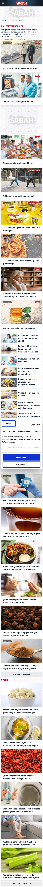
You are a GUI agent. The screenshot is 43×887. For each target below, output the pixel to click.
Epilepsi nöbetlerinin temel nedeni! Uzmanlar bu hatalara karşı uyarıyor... (28, 349)
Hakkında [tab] (37, 431)
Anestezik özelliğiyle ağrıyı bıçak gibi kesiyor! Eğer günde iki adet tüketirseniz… (20, 634)
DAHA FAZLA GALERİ (21, 884)
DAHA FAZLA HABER (22, 674)
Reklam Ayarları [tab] (24, 431)
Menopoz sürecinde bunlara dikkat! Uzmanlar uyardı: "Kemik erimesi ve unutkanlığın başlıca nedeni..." (19, 295)
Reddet (9, 423)
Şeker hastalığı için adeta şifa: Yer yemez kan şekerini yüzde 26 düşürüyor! (18, 777)
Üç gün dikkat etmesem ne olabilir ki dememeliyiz (29, 371)
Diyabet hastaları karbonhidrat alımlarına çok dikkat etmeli (29, 405)
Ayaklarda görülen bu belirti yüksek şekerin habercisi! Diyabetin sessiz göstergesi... (19, 843)
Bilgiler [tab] (12, 431)
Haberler (4, 21)
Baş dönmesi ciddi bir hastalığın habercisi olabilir (28, 338)
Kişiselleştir (20, 464)
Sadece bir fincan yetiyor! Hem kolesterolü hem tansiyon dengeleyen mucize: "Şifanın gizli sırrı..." (20, 744)
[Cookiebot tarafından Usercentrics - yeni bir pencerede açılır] (30, 425)
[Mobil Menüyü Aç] (3, 3)
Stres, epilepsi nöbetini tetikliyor (29, 360)
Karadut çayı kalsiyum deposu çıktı (19, 328)
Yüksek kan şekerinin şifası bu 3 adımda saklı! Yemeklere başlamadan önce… (21, 568)
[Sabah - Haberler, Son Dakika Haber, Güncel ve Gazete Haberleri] (21, 3)
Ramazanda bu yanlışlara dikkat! (18, 163)
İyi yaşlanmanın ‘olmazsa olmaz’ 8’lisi (20, 68)
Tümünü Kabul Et (21, 457)
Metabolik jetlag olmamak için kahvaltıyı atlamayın (21, 229)
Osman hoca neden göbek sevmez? (19, 101)
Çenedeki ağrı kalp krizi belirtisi (29, 394)
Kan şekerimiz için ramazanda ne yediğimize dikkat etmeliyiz (26, 382)
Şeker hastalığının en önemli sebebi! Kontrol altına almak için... (19, 601)
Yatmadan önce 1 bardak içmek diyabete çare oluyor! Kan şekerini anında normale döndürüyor (21, 810)
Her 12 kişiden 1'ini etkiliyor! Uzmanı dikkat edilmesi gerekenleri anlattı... (19, 501)
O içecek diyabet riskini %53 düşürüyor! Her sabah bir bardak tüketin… (21, 534)
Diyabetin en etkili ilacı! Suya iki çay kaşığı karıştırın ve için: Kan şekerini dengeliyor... (19, 667)
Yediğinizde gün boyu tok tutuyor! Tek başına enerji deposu (29, 416)
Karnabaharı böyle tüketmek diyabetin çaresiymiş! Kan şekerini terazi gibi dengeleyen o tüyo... (20, 711)
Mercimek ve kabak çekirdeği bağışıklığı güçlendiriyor (21, 262)
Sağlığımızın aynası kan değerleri (18, 196)
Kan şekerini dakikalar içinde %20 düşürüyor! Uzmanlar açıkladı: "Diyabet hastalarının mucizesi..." (21, 876)
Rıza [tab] (4, 431)
